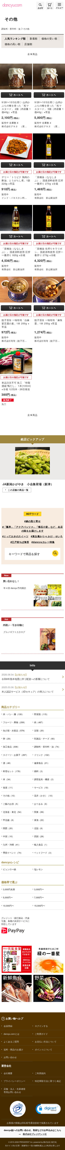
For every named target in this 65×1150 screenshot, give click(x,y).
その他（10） (9, 795)
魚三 (4, 404)
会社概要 (8, 1073)
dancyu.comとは (11, 1033)
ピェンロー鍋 (9, 869)
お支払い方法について (45, 1041)
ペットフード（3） (43, 852)
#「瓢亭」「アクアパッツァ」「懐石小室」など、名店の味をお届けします (32, 528)
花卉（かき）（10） (44, 795)
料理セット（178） (12, 771)
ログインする (41, 1026)
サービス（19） (42, 787)
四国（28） (39, 836)
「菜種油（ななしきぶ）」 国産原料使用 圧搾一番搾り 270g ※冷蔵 (48, 180)
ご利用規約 (40, 1073)
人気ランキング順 (15, 38)
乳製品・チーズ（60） (45, 738)
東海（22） (39, 820)
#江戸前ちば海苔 (19, 542)
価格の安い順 (49, 38)
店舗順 (28, 44)
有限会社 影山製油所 (46, 197)
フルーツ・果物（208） (14, 722)
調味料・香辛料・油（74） (47, 746)
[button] (48, 1109)
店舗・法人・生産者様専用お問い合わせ (14, 1090)
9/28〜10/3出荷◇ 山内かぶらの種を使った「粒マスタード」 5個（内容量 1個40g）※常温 (49, 107)
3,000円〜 (39, 889)
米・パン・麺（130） (13, 714)
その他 (26, 28)
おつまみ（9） (41, 803)
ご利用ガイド (41, 1033)
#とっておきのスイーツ (15, 536)
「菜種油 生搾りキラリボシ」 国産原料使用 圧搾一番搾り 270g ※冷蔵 (48, 252)
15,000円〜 (39, 905)
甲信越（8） (9, 820)
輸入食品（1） (41, 844)
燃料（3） (39, 771)
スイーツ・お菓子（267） (15, 754)
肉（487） (39, 722)
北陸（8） (39, 828)
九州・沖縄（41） (11, 844)
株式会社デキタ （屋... (14, 126)
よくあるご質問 (11, 1041)
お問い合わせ (10, 1057)
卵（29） (7, 738)
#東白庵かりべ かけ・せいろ (47, 536)
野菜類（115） (41, 714)
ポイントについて (43, 1049)
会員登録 (8, 1026)
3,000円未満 (9, 889)
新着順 (34, 38)
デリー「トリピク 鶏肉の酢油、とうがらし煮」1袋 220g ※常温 (16, 180)
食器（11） (8, 787)
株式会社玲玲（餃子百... (14, 340)
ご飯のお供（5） (11, 803)
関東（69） (39, 811)
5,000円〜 (8, 897)
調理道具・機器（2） (44, 779)
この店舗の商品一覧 (18, 489)
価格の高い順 (12, 44)
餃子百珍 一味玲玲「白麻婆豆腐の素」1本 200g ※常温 (16, 323)
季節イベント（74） (13, 852)
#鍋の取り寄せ (32, 521)
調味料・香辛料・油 (10, 28)
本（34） (7, 779)
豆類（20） (39, 730)
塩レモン (38, 869)
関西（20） (8, 828)
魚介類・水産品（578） (14, 730)
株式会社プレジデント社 (35, 1134)
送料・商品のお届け (13, 1049)
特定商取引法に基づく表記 (48, 1081)
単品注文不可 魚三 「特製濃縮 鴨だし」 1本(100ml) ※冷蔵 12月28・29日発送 (16, 386)
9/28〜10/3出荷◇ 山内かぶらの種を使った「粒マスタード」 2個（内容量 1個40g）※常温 (16, 107)
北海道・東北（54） (13, 811)
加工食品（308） (11, 746)
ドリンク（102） (42, 754)
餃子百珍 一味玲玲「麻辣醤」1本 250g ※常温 (48, 321)
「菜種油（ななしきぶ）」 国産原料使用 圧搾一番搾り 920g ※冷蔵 (16, 252)
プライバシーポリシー (14, 1081)
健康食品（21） (42, 763)
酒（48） (7, 763)
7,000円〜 (39, 897)
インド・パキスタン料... (14, 197)
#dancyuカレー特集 (43, 542)
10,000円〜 (8, 905)
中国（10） (8, 836)
